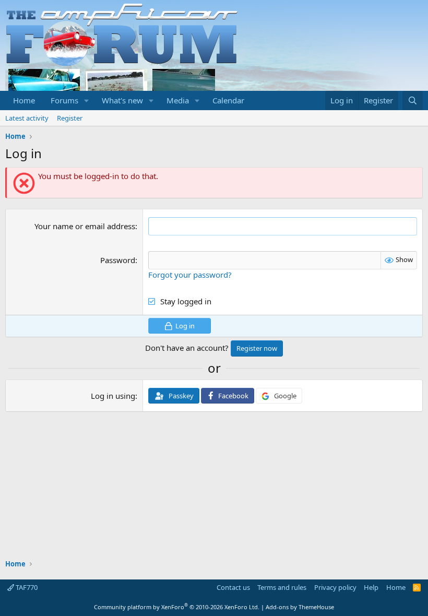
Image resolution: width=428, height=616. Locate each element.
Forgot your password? (190, 274)
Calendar (228, 100)
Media (178, 100)
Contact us (233, 587)
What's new (122, 100)
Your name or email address (84, 226)
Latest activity (27, 118)
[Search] (412, 100)
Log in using (113, 395)
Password (117, 260)
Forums (64, 100)
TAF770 (26, 587)
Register (69, 118)
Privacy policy (335, 587)
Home (24, 100)
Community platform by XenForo (176, 607)
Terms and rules (281, 587)
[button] (86, 100)
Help (371, 587)
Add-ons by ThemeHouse (300, 607)
